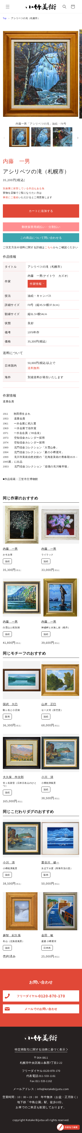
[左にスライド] (4, 138)
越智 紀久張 (12, 935)
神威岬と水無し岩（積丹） (55, 627)
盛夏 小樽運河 (48, 941)
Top (5, 18)
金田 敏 (47, 935)
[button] (7, 6)
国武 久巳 (10, 704)
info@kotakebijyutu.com (53, 1089)
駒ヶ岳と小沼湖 (11, 710)
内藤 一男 (16, 161)
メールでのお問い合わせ (41, 1009)
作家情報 (36, 284)
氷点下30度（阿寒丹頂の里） (57, 868)
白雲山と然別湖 (11, 627)
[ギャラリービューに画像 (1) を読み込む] (19, 137)
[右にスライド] (78, 138)
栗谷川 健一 (50, 862)
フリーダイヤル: (41, 996)
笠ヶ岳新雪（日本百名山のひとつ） (19, 784)
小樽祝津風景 (48, 782)
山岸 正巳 (48, 704)
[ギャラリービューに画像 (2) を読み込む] (41, 137)
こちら (49, 247)
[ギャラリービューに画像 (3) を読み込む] (62, 137)
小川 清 (47, 777)
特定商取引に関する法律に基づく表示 (40, 1049)
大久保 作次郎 (13, 777)
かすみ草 (7, 554)
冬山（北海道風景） (13, 941)
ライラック (47, 554)
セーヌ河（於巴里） (52, 710)
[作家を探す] (68, 1127)
